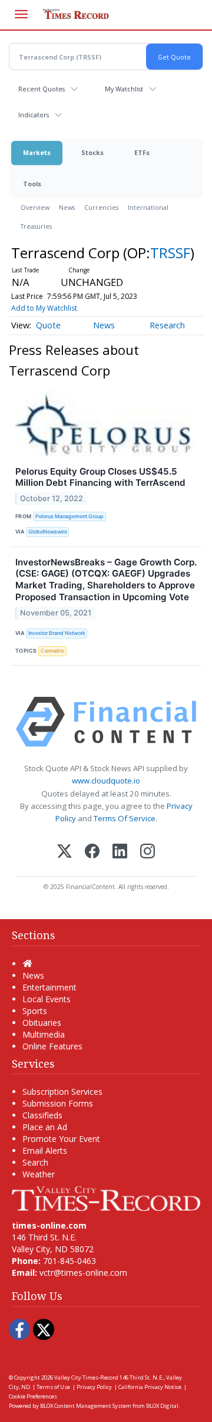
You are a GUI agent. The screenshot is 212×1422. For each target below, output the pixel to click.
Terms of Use (53, 1387)
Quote (48, 325)
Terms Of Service (124, 818)
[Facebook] (92, 852)
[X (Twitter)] (64, 852)
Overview (35, 207)
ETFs (142, 152)
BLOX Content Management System (85, 1406)
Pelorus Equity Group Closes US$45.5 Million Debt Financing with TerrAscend (100, 477)
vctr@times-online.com (83, 1272)
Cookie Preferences (33, 1396)
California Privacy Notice (149, 1387)
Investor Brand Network (56, 633)
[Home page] (106, 1197)
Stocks (92, 152)
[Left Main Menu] (21, 14)
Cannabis (52, 650)
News (67, 207)
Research (167, 325)
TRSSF (170, 252)
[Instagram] (147, 852)
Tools (32, 183)
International (148, 207)
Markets (37, 152)
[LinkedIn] (120, 852)
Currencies (101, 207)
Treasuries (36, 226)
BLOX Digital (162, 1406)
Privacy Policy (94, 1387)
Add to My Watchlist (44, 308)
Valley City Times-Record (86, 1377)
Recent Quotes (41, 88)
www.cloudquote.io (106, 780)
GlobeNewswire (47, 531)
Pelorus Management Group (69, 516)
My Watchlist (124, 88)
